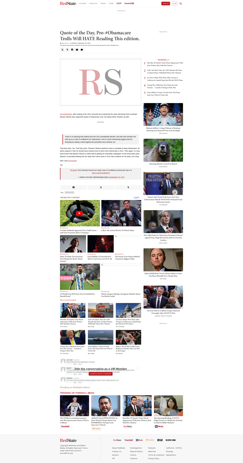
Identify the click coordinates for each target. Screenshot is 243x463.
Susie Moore (163, 166)
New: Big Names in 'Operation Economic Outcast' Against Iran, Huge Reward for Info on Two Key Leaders (163, 237)
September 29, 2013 (116, 177)
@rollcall (73, 170)
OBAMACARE (69, 192)
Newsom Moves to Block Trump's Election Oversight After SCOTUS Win (163, 311)
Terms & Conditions (156, 455)
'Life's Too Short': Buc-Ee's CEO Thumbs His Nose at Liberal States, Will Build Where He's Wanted (100, 321)
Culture (133, 455)
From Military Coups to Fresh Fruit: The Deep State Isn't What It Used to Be (100, 348)
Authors (82, 3)
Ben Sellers (91, 353)
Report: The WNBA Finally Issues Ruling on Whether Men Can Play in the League (128, 348)
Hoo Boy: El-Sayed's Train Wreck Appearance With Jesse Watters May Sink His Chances (71, 321)
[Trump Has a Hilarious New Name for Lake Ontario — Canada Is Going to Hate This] (72, 337)
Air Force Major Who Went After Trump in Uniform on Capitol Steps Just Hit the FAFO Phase (128, 321)
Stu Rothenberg (66, 114)
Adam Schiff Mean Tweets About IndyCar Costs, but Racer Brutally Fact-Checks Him (163, 274)
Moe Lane (65, 43)
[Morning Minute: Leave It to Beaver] (163, 150)
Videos (103, 3)
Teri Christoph (120, 326)
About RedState (118, 448)
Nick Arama (63, 326)
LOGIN (174, 3)
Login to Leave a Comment (100, 374)
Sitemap (169, 451)
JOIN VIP (166, 3)
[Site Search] (181, 3)
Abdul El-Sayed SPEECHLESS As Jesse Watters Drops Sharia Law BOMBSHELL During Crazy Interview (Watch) (104, 421)
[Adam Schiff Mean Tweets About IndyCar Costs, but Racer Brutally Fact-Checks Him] (163, 260)
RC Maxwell (163, 205)
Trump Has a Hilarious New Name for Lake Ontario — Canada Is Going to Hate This (72, 348)
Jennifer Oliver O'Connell (163, 316)
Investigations (136, 448)
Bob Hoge (91, 326)
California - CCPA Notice (174, 448)
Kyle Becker (119, 353)
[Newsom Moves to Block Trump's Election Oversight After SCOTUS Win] (163, 297)
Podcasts (93, 3)
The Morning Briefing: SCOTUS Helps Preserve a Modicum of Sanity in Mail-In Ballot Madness (168, 420)
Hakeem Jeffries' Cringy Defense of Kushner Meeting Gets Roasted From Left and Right (163, 129)
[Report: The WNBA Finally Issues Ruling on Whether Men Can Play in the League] (128, 337)
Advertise (152, 451)
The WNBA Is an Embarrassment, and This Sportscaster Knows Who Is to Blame (74, 420)
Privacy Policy (153, 458)
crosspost (72, 161)
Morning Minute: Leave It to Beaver (163, 163)
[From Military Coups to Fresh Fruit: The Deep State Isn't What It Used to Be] (100, 337)
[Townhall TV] (129, 3)
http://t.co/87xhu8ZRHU (101, 173)
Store (111, 3)
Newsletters (171, 455)
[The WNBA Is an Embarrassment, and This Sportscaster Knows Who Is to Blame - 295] (74, 405)
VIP (113, 458)
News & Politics (136, 451)
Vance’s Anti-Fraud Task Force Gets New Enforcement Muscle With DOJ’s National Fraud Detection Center (163, 199)
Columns (133, 458)
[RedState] (68, 3)
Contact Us (116, 451)
